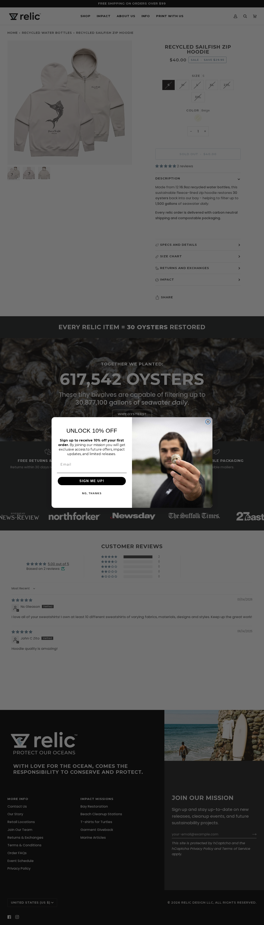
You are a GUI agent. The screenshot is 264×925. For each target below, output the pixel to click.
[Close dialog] (207, 421)
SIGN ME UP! (91, 481)
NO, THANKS (92, 493)
